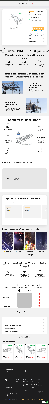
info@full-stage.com (9, 387)
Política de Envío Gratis (26, 382)
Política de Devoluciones (40, 385)
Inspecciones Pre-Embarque (34, 385)
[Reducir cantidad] (29, 28)
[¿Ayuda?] (47, 402)
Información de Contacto (40, 392)
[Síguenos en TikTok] (12, 393)
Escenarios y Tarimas (18, 388)
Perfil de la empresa (32, 382)
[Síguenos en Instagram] (7, 393)
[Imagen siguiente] (22, 19)
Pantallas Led (18, 381)
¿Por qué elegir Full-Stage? (25, 385)
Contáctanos (25, 390)
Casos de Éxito (33, 390)
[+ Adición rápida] (11, 353)
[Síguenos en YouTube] (10, 393)
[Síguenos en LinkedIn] (5, 395)
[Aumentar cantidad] (32, 28)
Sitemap (17, 393)
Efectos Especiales (17, 391)
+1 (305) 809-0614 (8, 385)
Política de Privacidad (40, 388)
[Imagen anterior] (10, 19)
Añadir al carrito (38, 28)
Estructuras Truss (18, 383)
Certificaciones (33, 387)
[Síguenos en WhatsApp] (7, 395)
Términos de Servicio (40, 382)
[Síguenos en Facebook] (5, 393)
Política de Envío (40, 389)
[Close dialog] (47, 383)
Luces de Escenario (17, 385)
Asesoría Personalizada (25, 388)
